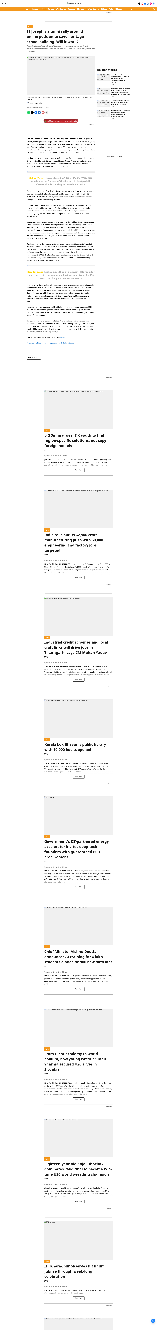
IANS (46, 450)
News (27, 9)
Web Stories (61, 9)
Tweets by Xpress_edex (114, 156)
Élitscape (80, 9)
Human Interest (33, 358)
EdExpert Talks (107, 9)
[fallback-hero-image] (103, 77)
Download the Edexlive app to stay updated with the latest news (50, 343)
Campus (35, 9)
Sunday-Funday (48, 9)
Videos (118, 9)
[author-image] (28, 103)
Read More (78, 470)
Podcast (71, 9)
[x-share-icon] (32, 114)
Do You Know (91, 9)
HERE (62, 338)
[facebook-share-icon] (35, 114)
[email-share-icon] (43, 114)
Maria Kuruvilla (36, 103)
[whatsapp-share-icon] (28, 114)
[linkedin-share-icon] (39, 114)
